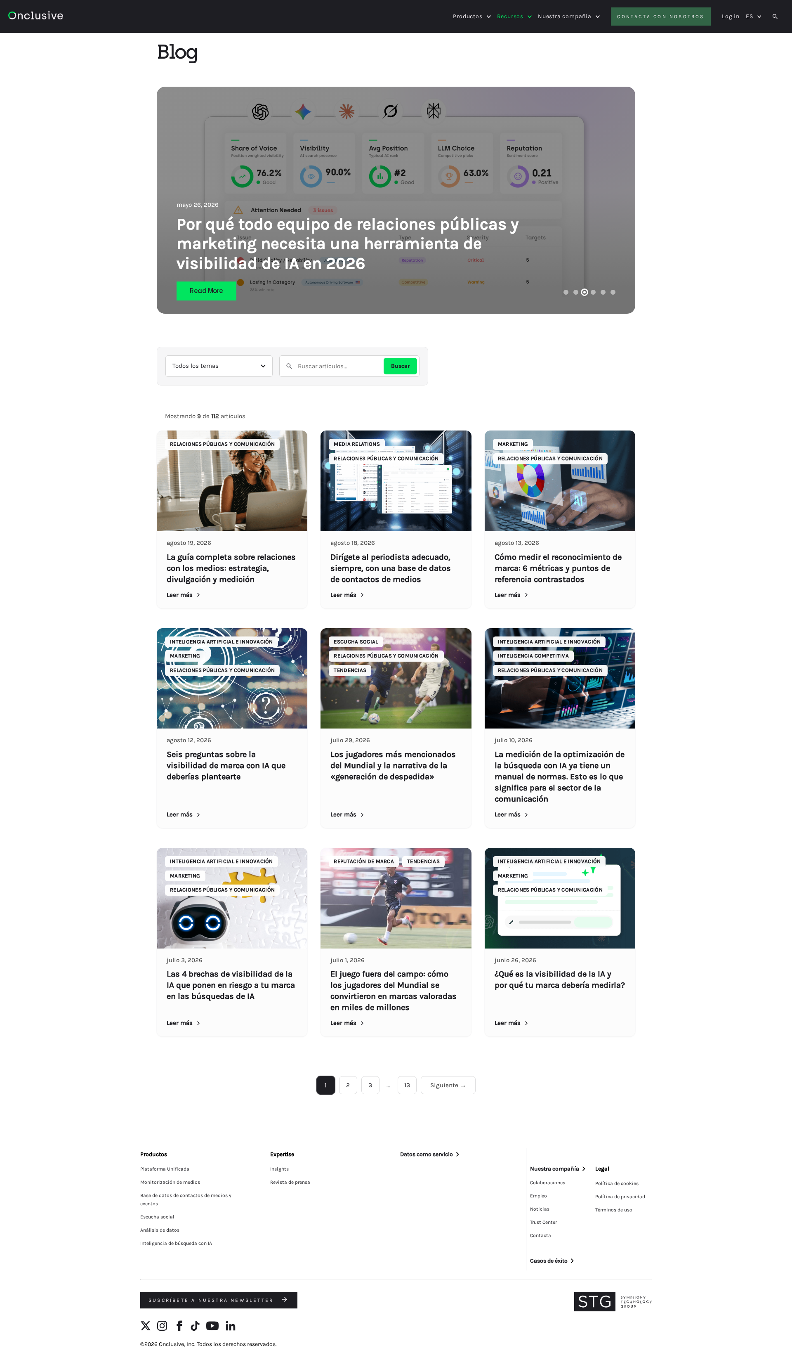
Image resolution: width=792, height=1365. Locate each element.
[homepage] (58, 16)
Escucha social (157, 1217)
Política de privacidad (620, 1196)
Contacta (540, 1235)
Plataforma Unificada (164, 1169)
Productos (467, 16)
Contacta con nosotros (660, 16)
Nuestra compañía (565, 16)
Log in (731, 16)
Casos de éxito (549, 1260)
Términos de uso (613, 1210)
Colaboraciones (547, 1182)
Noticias (539, 1209)
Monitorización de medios (170, 1182)
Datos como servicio (426, 1154)
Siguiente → (448, 1085)
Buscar (400, 365)
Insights (279, 1169)
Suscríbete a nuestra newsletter (212, 1300)
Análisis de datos (159, 1230)
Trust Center (543, 1222)
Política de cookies (617, 1183)
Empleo (538, 1196)
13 (407, 1085)
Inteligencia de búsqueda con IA (176, 1243)
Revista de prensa (290, 1182)
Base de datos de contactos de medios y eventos (185, 1199)
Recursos (510, 16)
